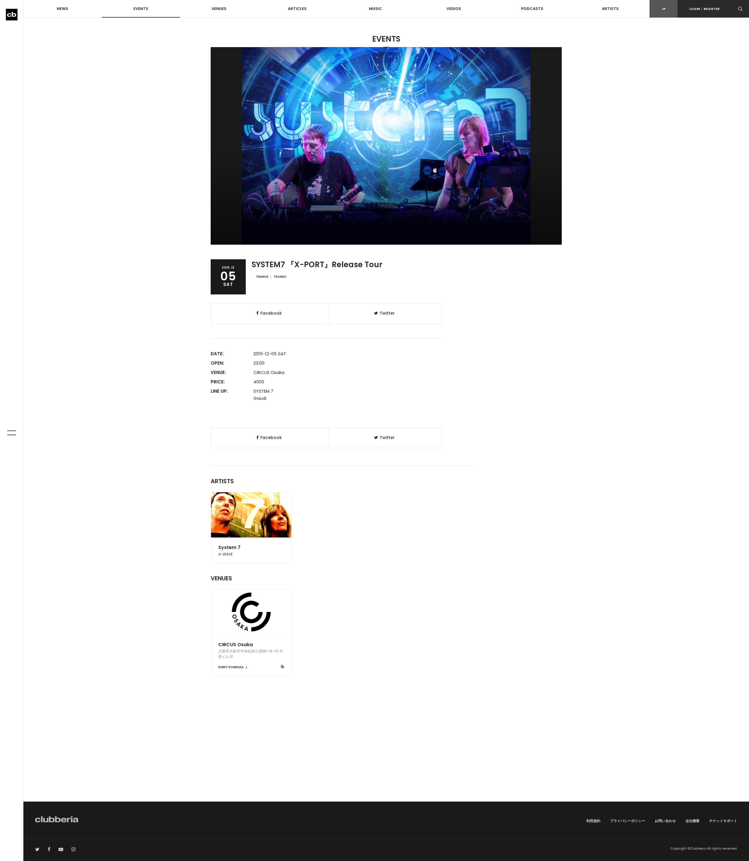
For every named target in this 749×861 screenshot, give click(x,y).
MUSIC (375, 8)
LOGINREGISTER (704, 8)
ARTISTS (610, 8)
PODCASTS (532, 8)
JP (664, 8)
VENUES (219, 8)
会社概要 (693, 820)
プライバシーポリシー (627, 820)
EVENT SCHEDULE (231, 667)
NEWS (62, 8)
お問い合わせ (665, 820)
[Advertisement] (386, 752)
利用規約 (593, 820)
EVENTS (140, 8)
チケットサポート (723, 820)
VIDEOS (453, 8)
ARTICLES (297, 8)
